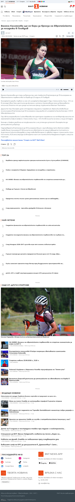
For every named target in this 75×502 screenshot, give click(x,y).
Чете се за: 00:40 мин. (24, 421)
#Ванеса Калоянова (8, 148)
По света (6, 16)
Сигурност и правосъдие (63, 16)
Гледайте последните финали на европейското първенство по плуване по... (35, 235)
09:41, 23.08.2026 (6, 446)
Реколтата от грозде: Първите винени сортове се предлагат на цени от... (29, 396)
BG (72, 1)
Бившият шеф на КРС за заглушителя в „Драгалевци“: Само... (29, 445)
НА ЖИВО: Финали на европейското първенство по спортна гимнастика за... (36, 179)
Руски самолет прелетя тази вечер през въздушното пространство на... (34, 263)
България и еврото (49, 12)
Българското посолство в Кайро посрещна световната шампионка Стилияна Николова (37, 352)
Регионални (16, 16)
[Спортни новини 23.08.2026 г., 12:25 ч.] (4, 363)
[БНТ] (3, 33)
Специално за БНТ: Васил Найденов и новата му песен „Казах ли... (31, 434)
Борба (20, 20)
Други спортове (12, 20)
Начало (3, 20)
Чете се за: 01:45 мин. (24, 413)
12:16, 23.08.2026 (13, 413)
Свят (13, 12)
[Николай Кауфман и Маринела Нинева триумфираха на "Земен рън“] (4, 372)
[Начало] (2, 12)
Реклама (37, 215)
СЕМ (30, 493)
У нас (24, 398)
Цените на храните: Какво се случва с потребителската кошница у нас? (39, 419)
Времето (37, 12)
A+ (69, 33)
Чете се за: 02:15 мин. (16, 436)
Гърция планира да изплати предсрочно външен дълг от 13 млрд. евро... (33, 254)
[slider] (30, 89)
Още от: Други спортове (15, 285)
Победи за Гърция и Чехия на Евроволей (21, 189)
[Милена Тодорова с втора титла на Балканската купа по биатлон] (37, 312)
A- (73, 33)
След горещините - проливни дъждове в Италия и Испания (28, 208)
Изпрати (5, 482)
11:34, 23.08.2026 (14, 421)
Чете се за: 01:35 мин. (16, 398)
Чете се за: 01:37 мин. (24, 403)
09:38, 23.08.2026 (6, 436)
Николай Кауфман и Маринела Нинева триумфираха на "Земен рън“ (37, 369)
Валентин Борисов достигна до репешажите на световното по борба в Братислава (39, 379)
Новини (7, 12)
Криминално (37, 16)
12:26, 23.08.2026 (14, 403)
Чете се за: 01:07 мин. (16, 441)
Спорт (18, 12)
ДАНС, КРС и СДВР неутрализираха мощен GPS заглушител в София (32, 273)
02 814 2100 (44, 480)
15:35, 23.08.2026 (5, 430)
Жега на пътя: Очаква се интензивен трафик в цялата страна (35, 401)
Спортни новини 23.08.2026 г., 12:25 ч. (24, 360)
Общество (48, 16)
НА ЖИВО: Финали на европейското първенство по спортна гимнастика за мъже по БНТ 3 (40, 343)
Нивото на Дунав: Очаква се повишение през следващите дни (30, 439)
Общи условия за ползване (9, 493)
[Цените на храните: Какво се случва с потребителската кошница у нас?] (4, 422)
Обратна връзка (23, 493)
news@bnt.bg (45, 483)
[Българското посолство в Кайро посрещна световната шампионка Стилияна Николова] (4, 354)
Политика (26, 16)
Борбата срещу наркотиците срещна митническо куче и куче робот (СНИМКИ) (37, 160)
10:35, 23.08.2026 (6, 441)
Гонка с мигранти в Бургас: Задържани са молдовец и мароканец (30, 170)
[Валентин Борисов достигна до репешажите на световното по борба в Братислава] (4, 381)
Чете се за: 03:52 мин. (16, 446)
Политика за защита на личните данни (13, 496)
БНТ (2, 1)
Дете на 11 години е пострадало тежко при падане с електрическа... (33, 429)
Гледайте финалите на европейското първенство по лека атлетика (33, 225)
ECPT (35, 493)
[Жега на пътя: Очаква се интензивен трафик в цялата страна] (4, 404)
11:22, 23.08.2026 (5, 398)
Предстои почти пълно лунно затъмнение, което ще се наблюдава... (32, 198)
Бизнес (59, 12)
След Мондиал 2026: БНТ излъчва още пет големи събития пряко (31, 244)
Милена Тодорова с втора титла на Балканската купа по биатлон (25, 337)
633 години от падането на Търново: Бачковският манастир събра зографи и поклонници (41, 411)
